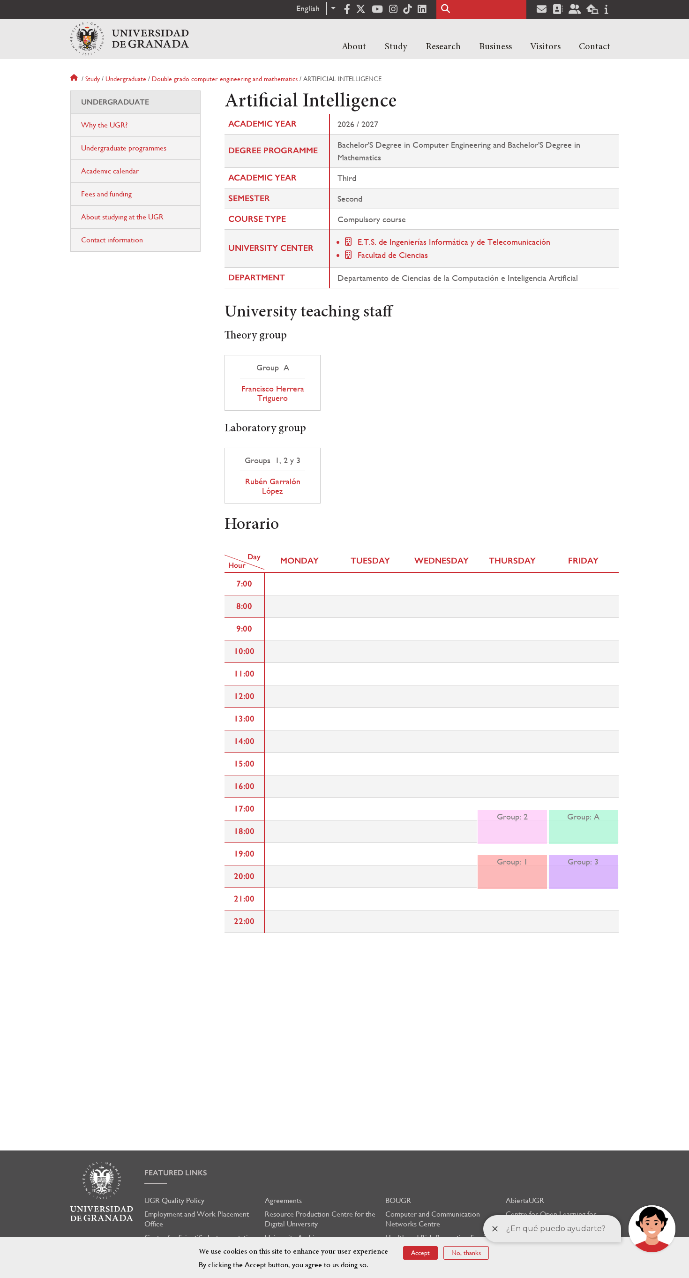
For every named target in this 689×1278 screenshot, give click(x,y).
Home (75, 78)
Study (396, 47)
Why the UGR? (104, 124)
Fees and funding (106, 193)
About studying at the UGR (122, 216)
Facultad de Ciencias (393, 255)
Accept (420, 1252)
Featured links (175, 1172)
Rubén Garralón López (272, 486)
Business (495, 47)
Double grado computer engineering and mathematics (225, 79)
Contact (594, 47)
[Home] (129, 39)
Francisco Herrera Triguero (272, 393)
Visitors (545, 47)
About (354, 47)
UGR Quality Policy (174, 1200)
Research (443, 47)
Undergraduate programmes (123, 147)
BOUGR (398, 1200)
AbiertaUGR (525, 1200)
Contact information (112, 239)
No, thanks (466, 1252)
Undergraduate (125, 79)
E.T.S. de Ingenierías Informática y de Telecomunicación (454, 242)
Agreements (283, 1200)
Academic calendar (110, 170)
